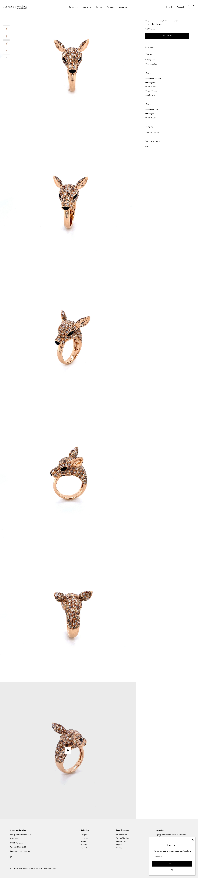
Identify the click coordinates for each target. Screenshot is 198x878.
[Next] (6, 57)
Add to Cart (167, 36)
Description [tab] (149, 47)
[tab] (167, 109)
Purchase (110, 7)
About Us (123, 7)
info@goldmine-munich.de (20, 851)
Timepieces (73, 7)
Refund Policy (121, 841)
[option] (6, 29)
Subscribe (172, 863)
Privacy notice (121, 835)
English (169, 7)
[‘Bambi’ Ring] (6, 29)
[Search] (188, 7)
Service (99, 7)
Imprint (119, 845)
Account (180, 7)
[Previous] (6, 22)
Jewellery (87, 7)
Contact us (120, 848)
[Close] (193, 840)
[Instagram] (172, 870)
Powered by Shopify (50, 868)
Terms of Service (122, 838)
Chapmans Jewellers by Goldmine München (161, 21)
